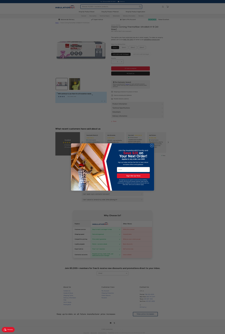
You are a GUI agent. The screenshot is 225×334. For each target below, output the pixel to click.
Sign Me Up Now (133, 176)
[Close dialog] (151, 145)
